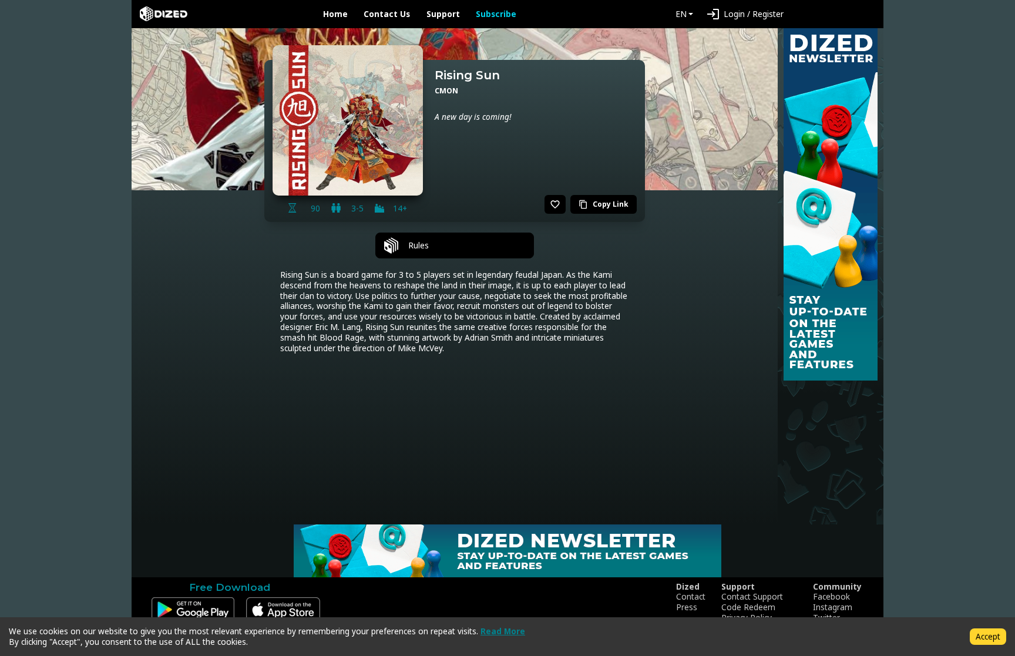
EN (681, 13)
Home (335, 14)
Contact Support (752, 596)
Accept (988, 636)
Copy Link (604, 204)
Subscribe (496, 14)
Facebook (831, 596)
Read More (502, 631)
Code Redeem (748, 607)
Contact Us (387, 14)
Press (686, 607)
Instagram (832, 607)
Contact (690, 596)
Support (443, 14)
